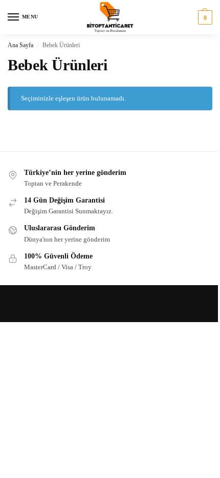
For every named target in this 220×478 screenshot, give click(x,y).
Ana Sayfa (20, 45)
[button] (203, 17)
